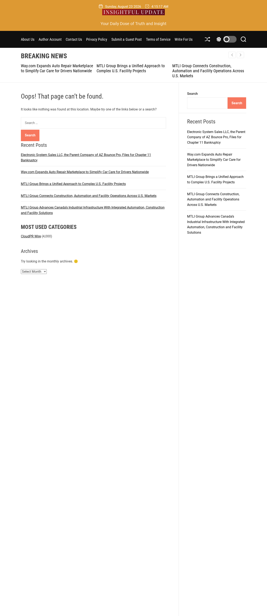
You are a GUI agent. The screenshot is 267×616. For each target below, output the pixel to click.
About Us (27, 39)
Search (192, 94)
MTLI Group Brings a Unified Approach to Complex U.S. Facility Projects (131, 68)
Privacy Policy (96, 39)
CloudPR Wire (31, 236)
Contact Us (74, 39)
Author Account (50, 39)
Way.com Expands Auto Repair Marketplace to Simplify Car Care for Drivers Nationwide (57, 68)
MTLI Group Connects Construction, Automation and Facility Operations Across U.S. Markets (208, 70)
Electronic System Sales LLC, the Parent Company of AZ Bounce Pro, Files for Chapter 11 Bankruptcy (216, 137)
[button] (240, 55)
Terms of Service (158, 39)
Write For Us (184, 39)
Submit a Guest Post (126, 39)
